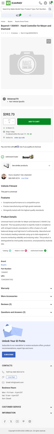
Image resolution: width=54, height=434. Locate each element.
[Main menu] (3, 3)
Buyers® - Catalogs (6, 250)
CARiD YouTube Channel (17, 421)
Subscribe (8, 355)
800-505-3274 (14, 178)
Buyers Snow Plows (21, 21)
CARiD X (11, 421)
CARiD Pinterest (23, 421)
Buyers (10, 21)
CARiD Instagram (29, 421)
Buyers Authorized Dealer (38, 250)
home (3, 21)
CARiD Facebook (4, 421)
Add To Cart (34, 122)
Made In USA (20, 250)
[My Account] (45, 3)
